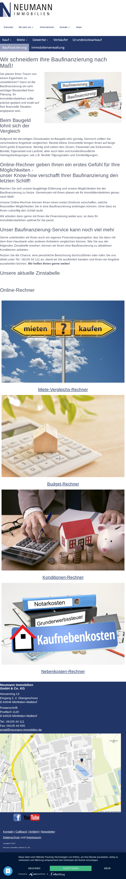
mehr (107, 868)
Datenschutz (11, 837)
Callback (21, 831)
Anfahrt (34, 831)
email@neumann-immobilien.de (21, 729)
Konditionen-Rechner (63, 577)
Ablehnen (34, 868)
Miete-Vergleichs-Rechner (63, 389)
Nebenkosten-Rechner (63, 671)
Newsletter (48, 831)
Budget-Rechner (63, 484)
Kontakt (8, 831)
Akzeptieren (71, 868)
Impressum (33, 837)
